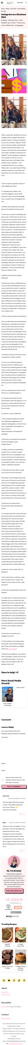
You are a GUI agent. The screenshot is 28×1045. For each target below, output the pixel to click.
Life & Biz (13, 8)
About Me (4, 992)
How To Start (12, 649)
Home (3, 8)
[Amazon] (14, 980)
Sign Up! (4, 1006)
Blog (7, 8)
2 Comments (19, 25)
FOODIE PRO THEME (15, 1044)
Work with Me (5, 1018)
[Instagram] (4, 980)
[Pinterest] (24, 980)
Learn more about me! (14, 891)
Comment (5, 737)
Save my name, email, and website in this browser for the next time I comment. (15, 780)
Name (3, 763)
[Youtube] (9, 980)
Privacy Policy (5, 994)
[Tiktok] (19, 980)
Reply (22, 814)
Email (3, 770)
